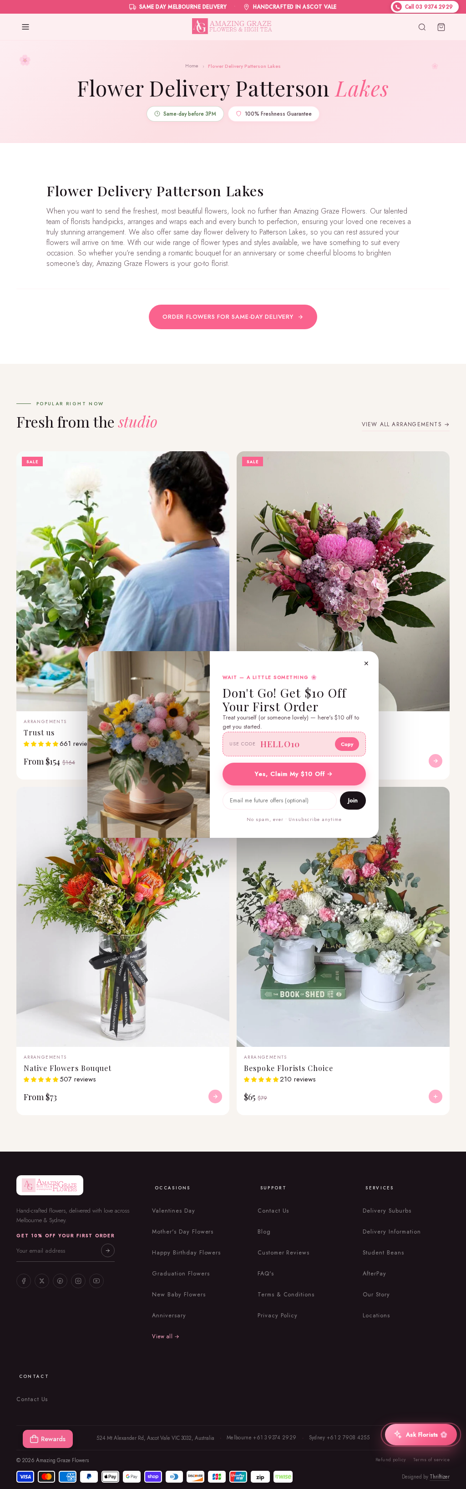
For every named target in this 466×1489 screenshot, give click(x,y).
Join (353, 800)
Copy (347, 744)
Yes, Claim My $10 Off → (294, 774)
